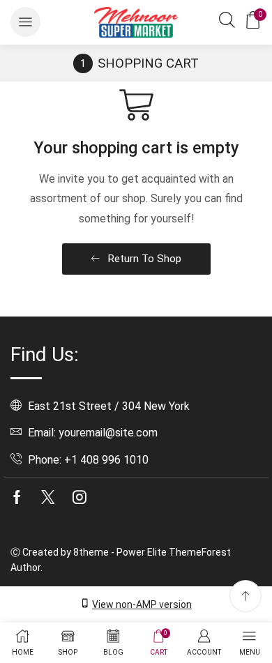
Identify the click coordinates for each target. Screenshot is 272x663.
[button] (25, 22)
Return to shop (143, 258)
